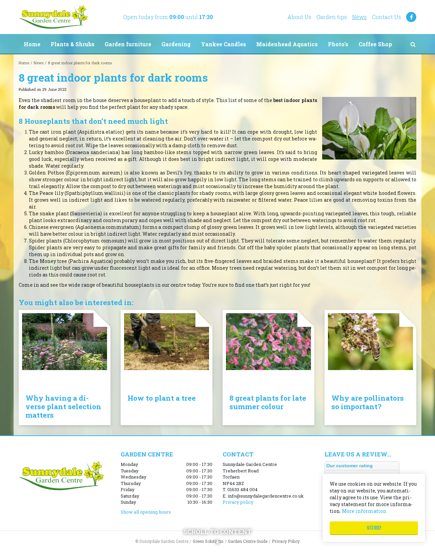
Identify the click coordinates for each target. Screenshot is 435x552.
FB (411, 17)
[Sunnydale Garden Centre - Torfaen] (53, 17)
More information (364, 511)
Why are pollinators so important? (367, 402)
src (413, 44)
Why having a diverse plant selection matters (63, 406)
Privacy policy (238, 502)
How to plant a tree (161, 398)
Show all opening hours (146, 512)
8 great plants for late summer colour (267, 402)
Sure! (374, 527)
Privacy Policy (286, 541)
